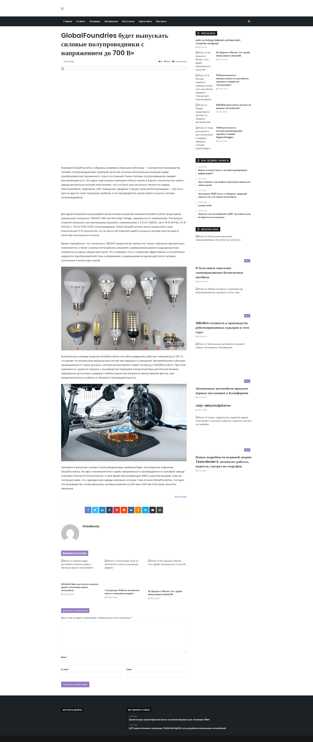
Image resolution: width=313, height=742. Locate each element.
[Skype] (145, 510)
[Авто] (62, 8)
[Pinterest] (116, 510)
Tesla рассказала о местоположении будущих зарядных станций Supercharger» (229, 132)
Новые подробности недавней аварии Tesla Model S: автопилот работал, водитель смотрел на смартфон (224, 462)
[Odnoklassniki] (138, 510)
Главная (67, 21)
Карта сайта (145, 21)
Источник (181, 496)
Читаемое (94, 21)
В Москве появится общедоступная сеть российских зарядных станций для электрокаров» (232, 80)
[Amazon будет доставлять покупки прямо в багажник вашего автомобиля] (80, 570)
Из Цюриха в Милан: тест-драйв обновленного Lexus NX (165, 593)
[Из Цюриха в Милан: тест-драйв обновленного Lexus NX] (167, 573)
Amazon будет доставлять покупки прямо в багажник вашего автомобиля (79, 587)
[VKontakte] (131, 510)
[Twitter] (95, 510)
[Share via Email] (152, 510)
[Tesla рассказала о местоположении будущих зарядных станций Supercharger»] (205, 138)
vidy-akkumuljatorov (213, 405)
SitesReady (90, 526)
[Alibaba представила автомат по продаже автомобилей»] (205, 113)
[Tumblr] (109, 510)
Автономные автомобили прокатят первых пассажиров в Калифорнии (222, 390)
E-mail (65, 669)
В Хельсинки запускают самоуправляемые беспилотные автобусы (219, 272)
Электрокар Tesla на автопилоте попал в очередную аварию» (122, 592)
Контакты (161, 21)
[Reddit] (124, 510)
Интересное (111, 21)
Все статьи (128, 21)
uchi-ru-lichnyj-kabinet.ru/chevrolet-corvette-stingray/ (218, 42)
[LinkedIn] (102, 510)
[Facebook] (88, 510)
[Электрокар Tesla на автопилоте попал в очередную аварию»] (124, 573)
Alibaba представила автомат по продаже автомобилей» (233, 106)
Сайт (129, 669)
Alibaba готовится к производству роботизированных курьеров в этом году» (222, 327)
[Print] (159, 510)
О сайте (80, 21)
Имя (64, 657)
